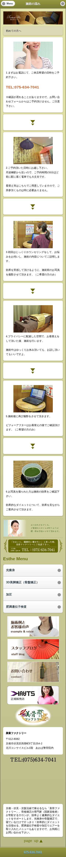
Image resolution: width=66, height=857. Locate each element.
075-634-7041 (33, 852)
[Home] (62, 3)
